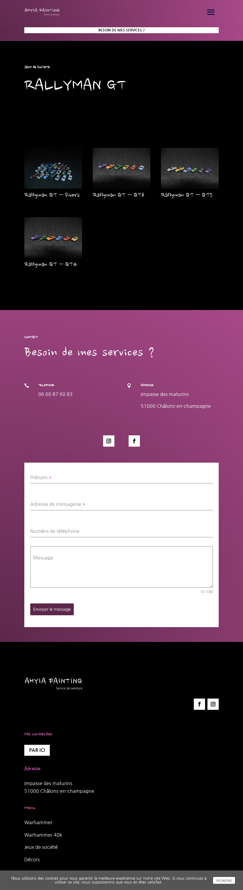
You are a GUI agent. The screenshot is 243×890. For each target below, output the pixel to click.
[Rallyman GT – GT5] (190, 168)
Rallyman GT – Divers (52, 195)
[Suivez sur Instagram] (108, 441)
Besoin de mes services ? (121, 30)
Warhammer (38, 822)
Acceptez (224, 880)
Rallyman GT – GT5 (187, 195)
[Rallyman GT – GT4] (53, 237)
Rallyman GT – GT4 (50, 265)
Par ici (37, 750)
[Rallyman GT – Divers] (53, 168)
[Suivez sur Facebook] (134, 441)
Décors (32, 859)
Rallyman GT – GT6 (118, 195)
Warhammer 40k (43, 835)
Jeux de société (41, 847)
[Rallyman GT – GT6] (122, 168)
